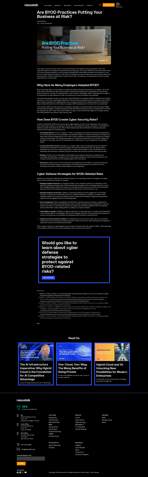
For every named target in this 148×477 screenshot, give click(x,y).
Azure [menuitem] (104, 422)
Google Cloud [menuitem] (107, 420)
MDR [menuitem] (50, 424)
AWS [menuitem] (103, 417)
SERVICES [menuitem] (57, 5)
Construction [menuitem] (53, 427)
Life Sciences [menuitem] (53, 420)
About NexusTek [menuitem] (54, 445)
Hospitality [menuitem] (53, 417)
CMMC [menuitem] (51, 434)
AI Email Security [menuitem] (55, 431)
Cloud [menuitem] (77, 417)
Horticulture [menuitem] (53, 429)
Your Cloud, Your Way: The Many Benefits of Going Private (72, 368)
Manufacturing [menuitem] (54, 422)
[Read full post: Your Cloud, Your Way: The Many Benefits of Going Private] (74, 352)
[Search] (100, 5)
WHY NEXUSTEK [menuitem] (79, 5)
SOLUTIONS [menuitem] (47, 5)
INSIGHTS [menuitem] (90, 5)
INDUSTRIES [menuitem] (67, 5)
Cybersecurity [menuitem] (80, 422)
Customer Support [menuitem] (82, 454)
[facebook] (17, 472)
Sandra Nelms (41, 21)
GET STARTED (48, 277)
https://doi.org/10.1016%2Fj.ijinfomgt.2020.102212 (55, 310)
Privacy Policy (84, 472)
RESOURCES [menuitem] (79, 442)
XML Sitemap (94, 472)
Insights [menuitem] (78, 445)
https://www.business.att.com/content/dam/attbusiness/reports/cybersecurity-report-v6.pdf (70, 314)
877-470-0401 (119, 6)
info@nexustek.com (28, 449)
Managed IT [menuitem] (79, 424)
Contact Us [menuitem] (79, 452)
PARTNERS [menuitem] (105, 415)
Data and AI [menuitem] (79, 420)
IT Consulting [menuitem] (80, 427)
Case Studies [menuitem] (80, 447)
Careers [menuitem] (52, 447)
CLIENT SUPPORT (118, 3)
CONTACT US (108, 5)
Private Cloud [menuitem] (54, 436)
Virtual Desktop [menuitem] (81, 429)
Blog (38, 323)
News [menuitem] (77, 450)
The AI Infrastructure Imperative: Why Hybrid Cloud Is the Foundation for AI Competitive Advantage (35, 372)
